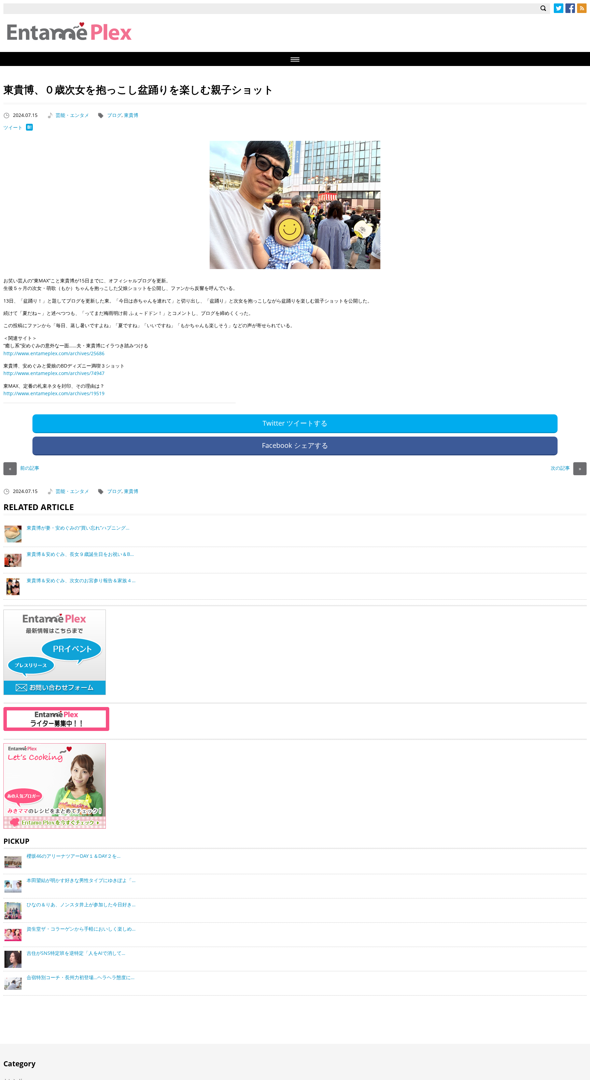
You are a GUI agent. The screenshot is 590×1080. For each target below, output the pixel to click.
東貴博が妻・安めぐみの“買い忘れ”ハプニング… (78, 527)
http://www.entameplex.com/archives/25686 (53, 353)
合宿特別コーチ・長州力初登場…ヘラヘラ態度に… (81, 977)
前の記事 (24, 468)
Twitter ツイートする (295, 423)
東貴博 (131, 115)
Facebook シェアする (295, 445)
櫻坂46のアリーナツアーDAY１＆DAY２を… (74, 856)
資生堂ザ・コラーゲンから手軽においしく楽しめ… (81, 928)
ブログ (114, 115)
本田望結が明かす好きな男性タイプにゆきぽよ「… (81, 880)
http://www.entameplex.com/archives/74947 (53, 373)
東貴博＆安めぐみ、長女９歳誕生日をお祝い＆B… (80, 554)
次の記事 (566, 468)
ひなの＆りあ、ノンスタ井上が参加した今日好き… (81, 904)
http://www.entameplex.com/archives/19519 (53, 393)
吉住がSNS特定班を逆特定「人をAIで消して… (76, 953)
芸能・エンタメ (72, 115)
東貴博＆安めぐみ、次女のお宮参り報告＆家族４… (81, 580)
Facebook (570, 8)
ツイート (13, 127)
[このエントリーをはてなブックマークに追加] (29, 128)
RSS (582, 8)
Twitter (558, 8)
